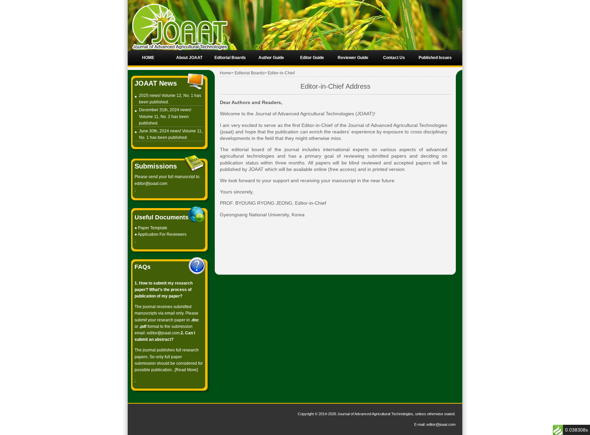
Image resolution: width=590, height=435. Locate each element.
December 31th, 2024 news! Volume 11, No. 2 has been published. (165, 116)
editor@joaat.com (151, 183)
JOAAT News (156, 83)
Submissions (156, 166)
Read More (186, 369)
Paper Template (152, 228)
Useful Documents (161, 217)
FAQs (143, 266)
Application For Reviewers (162, 234)
